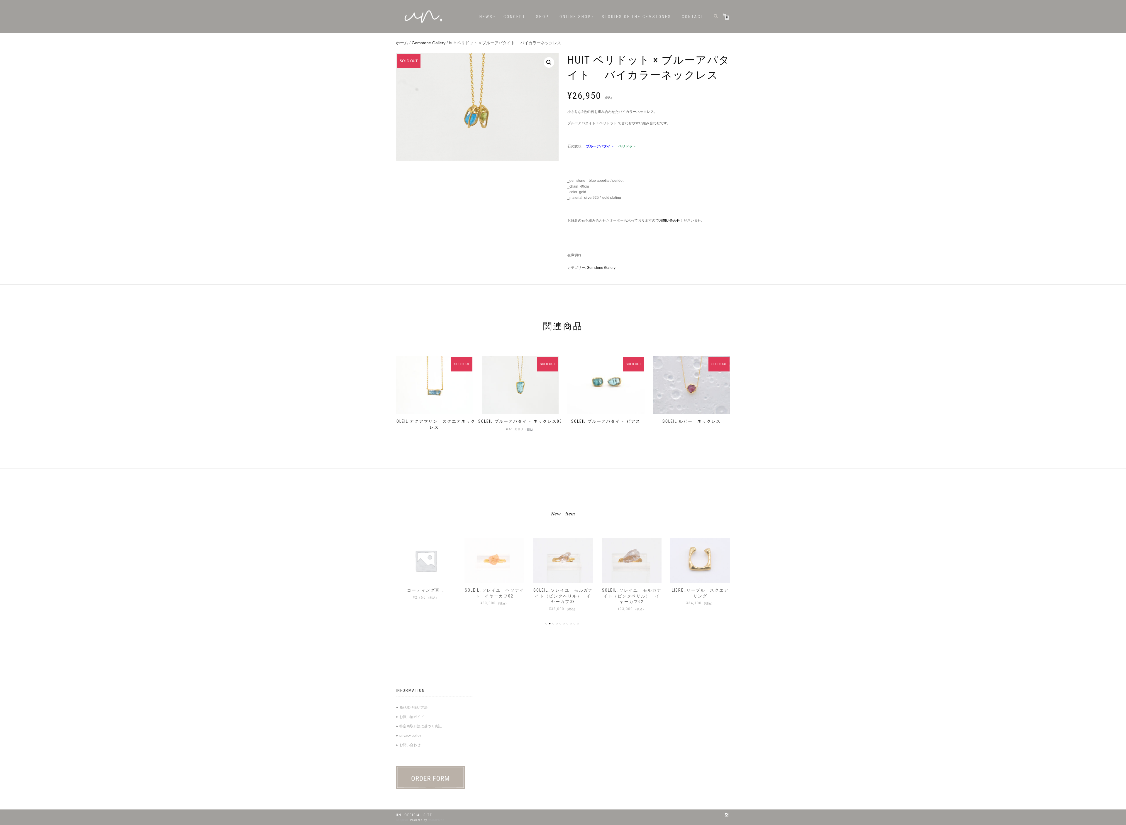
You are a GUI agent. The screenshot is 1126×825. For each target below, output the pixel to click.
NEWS (486, 16)
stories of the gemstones (636, 16)
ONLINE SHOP (575, 16)
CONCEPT (514, 16)
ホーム (402, 42)
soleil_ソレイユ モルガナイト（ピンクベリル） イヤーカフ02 (632, 596)
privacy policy (410, 736)
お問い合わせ (409, 745)
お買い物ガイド (411, 717)
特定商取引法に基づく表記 (420, 726)
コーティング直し (426, 590)
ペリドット (627, 146)
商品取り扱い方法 (413, 707)
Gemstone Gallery (428, 42)
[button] (549, 62)
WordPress (436, 820)
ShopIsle (403, 820)
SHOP (542, 16)
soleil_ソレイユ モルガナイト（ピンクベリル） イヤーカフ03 (563, 596)
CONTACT (693, 16)
